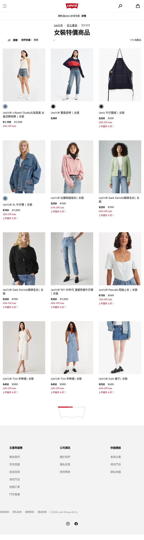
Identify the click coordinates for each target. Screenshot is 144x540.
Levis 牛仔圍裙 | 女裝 (111, 112)
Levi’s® (58, 25)
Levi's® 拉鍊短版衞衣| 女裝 (67, 198)
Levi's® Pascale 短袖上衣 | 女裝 (118, 289)
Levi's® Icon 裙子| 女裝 (113, 378)
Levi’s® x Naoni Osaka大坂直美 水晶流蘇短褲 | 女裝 (23, 114)
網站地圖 (115, 472)
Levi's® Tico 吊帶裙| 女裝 (18, 378)
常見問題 (14, 464)
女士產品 (72, 25)
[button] (5, 6)
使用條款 (65, 472)
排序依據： (27, 40)
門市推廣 (14, 494)
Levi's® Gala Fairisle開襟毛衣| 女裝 (119, 199)
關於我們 (65, 457)
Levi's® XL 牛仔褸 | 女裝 (17, 204)
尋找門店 (14, 479)
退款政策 (4, 512)
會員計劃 (115, 457)
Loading (72, 413)
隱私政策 (65, 464)
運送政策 (42, 512)
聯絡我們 (14, 457)
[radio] (5, 106)
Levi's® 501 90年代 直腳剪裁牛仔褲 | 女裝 (72, 291)
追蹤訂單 (14, 487)
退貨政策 (14, 472)
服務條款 (29, 512)
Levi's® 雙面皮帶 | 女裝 (65, 112)
